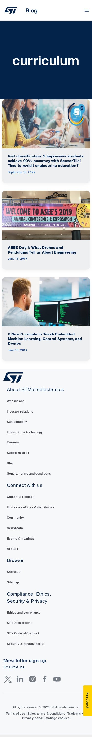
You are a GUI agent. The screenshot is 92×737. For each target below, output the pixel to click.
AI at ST (12, 548)
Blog (10, 463)
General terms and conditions (29, 473)
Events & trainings (21, 538)
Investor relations (20, 411)
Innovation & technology (25, 432)
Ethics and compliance (24, 612)
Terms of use (15, 713)
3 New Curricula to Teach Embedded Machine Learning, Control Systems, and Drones (45, 339)
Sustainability (17, 421)
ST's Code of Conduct (23, 633)
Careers (13, 442)
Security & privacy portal (25, 644)
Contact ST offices (21, 497)
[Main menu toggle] (86, 10)
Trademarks (76, 713)
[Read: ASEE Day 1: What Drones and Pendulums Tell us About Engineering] (46, 215)
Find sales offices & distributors (31, 507)
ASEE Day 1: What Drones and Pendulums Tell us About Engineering (42, 250)
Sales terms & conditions (46, 713)
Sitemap (13, 582)
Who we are (15, 401)
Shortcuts (14, 572)
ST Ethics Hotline (19, 623)
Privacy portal (32, 718)
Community (15, 517)
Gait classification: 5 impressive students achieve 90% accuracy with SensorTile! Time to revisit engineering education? (46, 161)
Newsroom (15, 528)
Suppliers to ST (18, 453)
